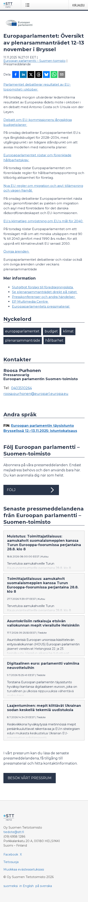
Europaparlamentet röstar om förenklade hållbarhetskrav (37, 157)
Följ (11, 490)
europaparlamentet (22, 331)
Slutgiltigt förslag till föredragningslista (43, 287)
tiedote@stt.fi (13, 832)
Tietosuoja (11, 862)
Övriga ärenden (16, 251)
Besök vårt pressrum (29, 778)
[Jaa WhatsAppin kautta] (54, 75)
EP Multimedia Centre (30, 301)
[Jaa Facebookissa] (15, 75)
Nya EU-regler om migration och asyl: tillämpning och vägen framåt (43, 188)
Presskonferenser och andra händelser (44, 297)
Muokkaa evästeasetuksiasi (23, 869)
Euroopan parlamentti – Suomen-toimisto (34, 61)
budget (51, 331)
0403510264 (21, 388)
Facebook (10, 854)
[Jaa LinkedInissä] (23, 75)
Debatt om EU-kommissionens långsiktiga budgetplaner (37, 122)
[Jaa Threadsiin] (38, 75)
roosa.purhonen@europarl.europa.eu (35, 394)
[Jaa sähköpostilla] (61, 75)
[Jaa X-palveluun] (31, 75)
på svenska (43, 886)
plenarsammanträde (22, 340)
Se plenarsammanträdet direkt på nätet (45, 292)
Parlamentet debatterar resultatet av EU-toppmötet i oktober (37, 86)
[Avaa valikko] (28, 5)
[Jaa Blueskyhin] (46, 75)
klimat (68, 331)
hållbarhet (54, 340)
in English (26, 886)
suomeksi (10, 886)
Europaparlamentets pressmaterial (41, 306)
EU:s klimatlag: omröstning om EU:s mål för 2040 (43, 221)
